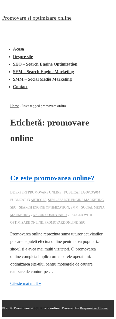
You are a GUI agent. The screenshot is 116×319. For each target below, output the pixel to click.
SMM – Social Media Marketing (42, 79)
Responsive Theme (94, 308)
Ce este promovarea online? (52, 178)
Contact (20, 86)
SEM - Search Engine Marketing (76, 200)
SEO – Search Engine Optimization (45, 64)
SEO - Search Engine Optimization (39, 207)
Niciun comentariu (50, 215)
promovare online (61, 222)
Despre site (23, 56)
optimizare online (26, 222)
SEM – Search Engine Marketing (43, 71)
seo (82, 222)
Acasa (18, 49)
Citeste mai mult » (25, 283)
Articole (38, 200)
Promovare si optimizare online (36, 18)
